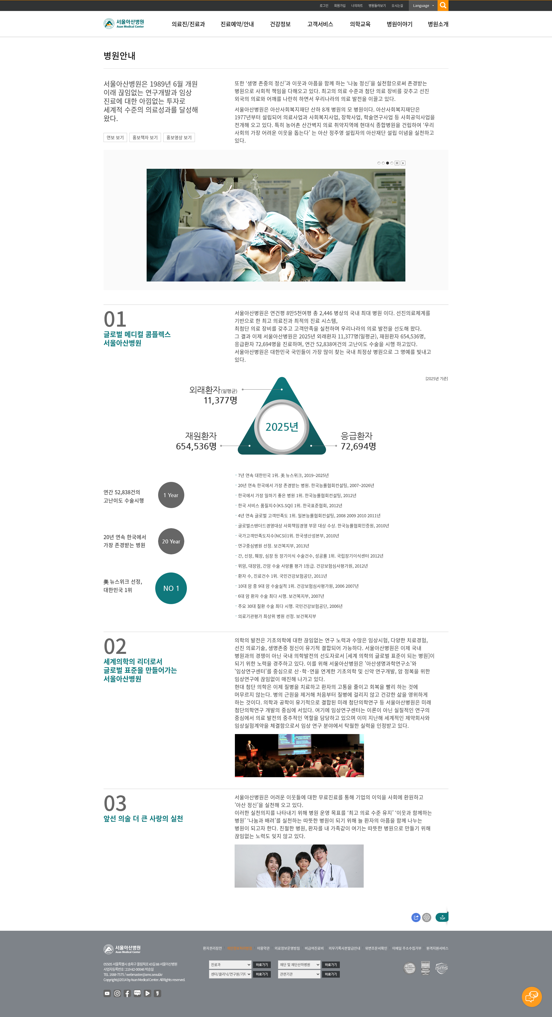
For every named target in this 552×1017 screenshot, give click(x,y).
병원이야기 (400, 24)
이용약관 (263, 948)
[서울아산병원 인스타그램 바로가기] (118, 994)
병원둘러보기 (377, 5)
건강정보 (280, 24)
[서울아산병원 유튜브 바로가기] (107, 994)
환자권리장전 (212, 948)
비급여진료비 (314, 948)
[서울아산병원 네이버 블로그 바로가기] (138, 994)
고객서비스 (320, 24)
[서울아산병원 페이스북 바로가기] (128, 994)
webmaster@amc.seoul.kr (144, 974)
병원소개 (438, 24)
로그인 (324, 5)
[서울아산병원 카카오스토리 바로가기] (158, 994)
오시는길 (397, 5)
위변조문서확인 (376, 948)
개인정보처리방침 (239, 948)
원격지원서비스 (437, 948)
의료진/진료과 (188, 24)
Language (421, 5)
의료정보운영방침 (287, 948)
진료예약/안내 (237, 24)
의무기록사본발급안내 (344, 948)
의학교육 (360, 24)
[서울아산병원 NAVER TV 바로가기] (148, 994)
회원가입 (340, 5)
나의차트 (357, 5)
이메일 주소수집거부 (406, 948)
